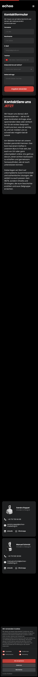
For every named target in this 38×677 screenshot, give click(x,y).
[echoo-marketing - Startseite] (7, 6)
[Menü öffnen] (33, 6)
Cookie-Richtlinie (7, 674)
